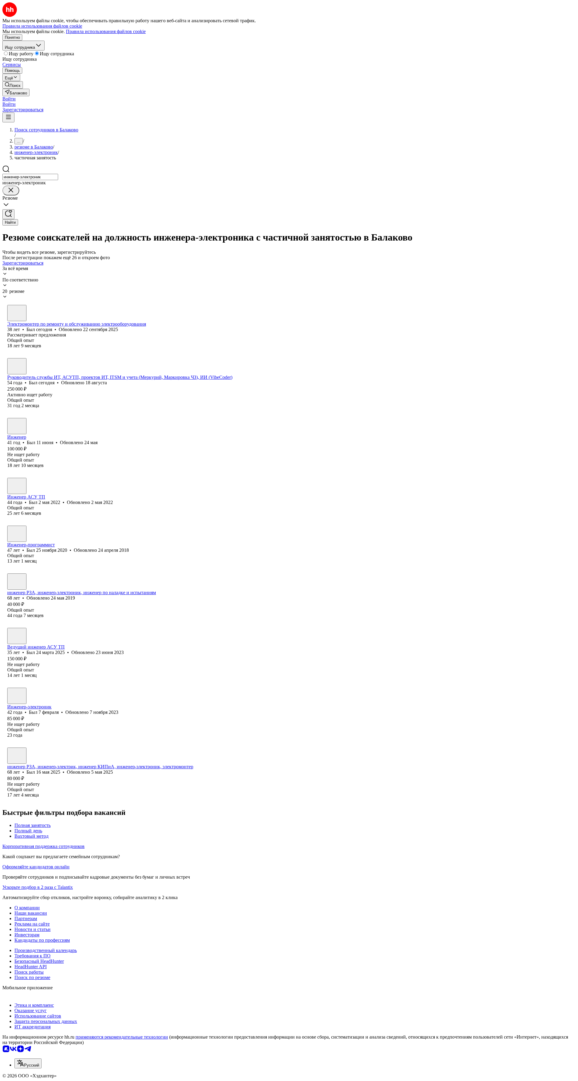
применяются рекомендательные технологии (122, 1037)
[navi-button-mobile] (8, 117)
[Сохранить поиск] (8, 214)
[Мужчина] (16, 313)
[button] (9, 98)
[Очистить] (10, 190)
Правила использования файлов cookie (106, 31)
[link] (12, 85)
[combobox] (30, 177)
